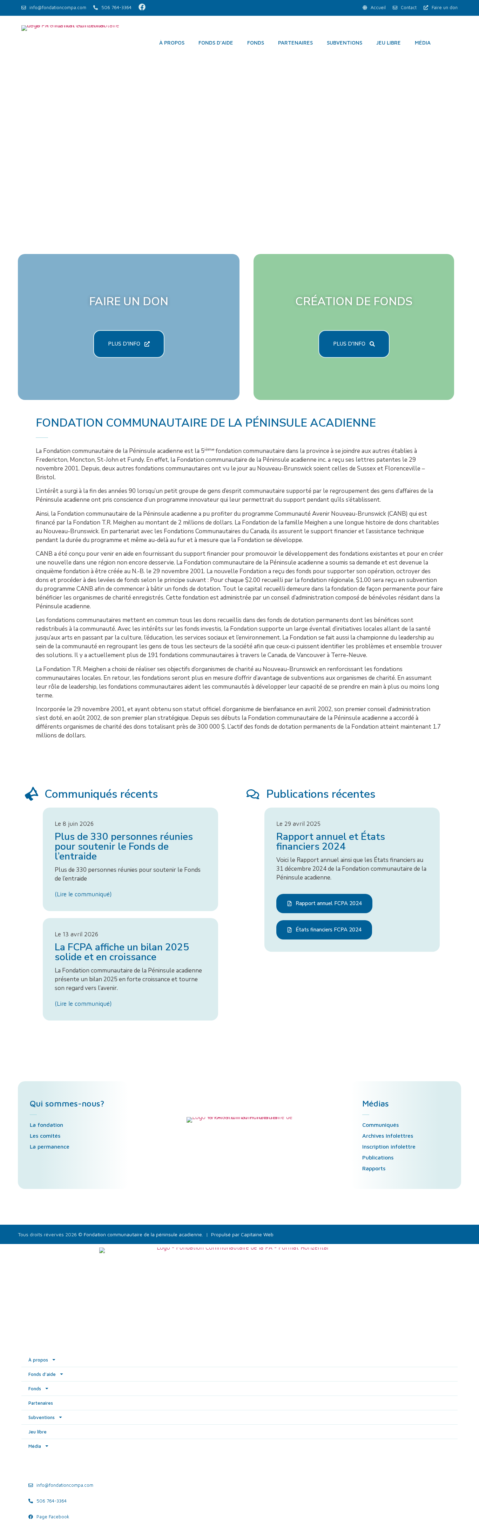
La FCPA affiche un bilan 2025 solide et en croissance (122, 952)
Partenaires (295, 43)
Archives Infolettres (387, 1135)
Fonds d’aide (215, 43)
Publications (377, 1157)
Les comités (45, 1135)
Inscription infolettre (389, 1146)
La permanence (49, 1146)
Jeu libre (388, 43)
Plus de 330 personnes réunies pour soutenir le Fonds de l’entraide (124, 846)
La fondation (46, 1125)
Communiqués (380, 1125)
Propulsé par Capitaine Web (242, 1234)
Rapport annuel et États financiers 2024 (330, 841)
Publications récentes (321, 794)
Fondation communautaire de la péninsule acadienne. (143, 1234)
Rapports (373, 1168)
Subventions (344, 43)
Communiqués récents (101, 794)
